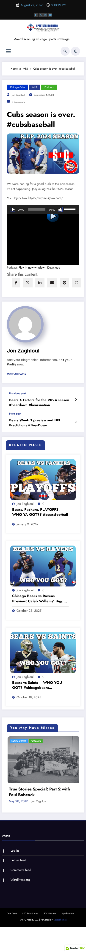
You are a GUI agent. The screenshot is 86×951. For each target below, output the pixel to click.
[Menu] (8, 51)
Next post (15, 413)
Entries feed (18, 876)
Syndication (67, 929)
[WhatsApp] (76, 282)
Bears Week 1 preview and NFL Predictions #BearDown (35, 423)
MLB (34, 87)
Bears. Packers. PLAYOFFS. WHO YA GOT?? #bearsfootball (40, 512)
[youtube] (50, 15)
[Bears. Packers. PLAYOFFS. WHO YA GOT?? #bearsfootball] (43, 479)
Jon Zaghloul (18, 95)
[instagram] (45, 15)
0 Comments (18, 102)
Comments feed (21, 885)
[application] (43, 209)
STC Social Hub (30, 929)
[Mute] (60, 209)
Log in (15, 866)
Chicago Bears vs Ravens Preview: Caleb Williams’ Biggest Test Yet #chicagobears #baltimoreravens (40, 599)
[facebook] (16, 282)
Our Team (12, 929)
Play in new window (31, 267)
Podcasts (48, 87)
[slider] (70, 209)
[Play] (13, 209)
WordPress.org (20, 895)
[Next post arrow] (76, 422)
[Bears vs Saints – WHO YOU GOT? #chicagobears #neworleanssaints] (43, 652)
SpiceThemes (60, 935)
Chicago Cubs (17, 87)
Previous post (17, 393)
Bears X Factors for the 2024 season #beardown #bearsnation (39, 402)
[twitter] (28, 282)
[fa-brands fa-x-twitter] (41, 15)
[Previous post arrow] (76, 400)
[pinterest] (64, 282)
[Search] (65, 51)
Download (53, 267)
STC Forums (50, 929)
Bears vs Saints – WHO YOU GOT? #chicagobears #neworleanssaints (37, 685)
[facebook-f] (36, 15)
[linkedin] (39, 282)
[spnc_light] (75, 51)
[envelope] (52, 282)
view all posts (16, 374)
